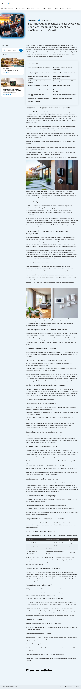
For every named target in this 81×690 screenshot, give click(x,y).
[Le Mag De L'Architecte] (11, 3)
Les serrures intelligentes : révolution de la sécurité (39, 67)
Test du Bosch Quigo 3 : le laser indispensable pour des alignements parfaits (12, 90)
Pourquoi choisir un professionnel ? (63, 98)
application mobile (32, 122)
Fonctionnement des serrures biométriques (61, 86)
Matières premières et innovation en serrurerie (38, 81)
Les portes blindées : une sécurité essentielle (37, 94)
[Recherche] (78, 3)
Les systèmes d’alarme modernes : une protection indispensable (38, 72)
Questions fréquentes (34, 101)
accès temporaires (35, 129)
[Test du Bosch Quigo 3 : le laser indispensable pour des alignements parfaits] (12, 82)
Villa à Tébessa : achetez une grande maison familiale (12, 69)
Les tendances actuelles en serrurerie (38, 89)
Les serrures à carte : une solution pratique (62, 90)
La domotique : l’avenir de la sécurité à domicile (38, 77)
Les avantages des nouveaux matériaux (64, 81)
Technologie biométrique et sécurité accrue (38, 86)
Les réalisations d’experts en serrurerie (39, 98)
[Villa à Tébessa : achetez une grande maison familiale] (12, 62)
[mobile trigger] (3, 3)
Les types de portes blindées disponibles (64, 94)
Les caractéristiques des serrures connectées (62, 68)
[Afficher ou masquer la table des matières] (57, 64)
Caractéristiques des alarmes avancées (64, 72)
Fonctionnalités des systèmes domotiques (61, 77)
